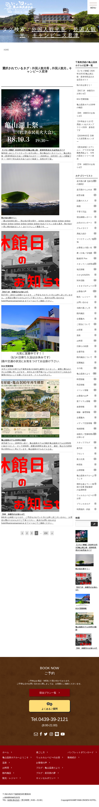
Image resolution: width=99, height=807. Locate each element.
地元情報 (86, 269)
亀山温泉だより (86, 374)
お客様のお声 (86, 396)
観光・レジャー (86, 297)
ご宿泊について (86, 324)
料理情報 (86, 379)
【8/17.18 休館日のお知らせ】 (86, 92)
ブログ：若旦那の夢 (46, 773)
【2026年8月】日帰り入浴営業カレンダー (85, 138)
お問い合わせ (86, 302)
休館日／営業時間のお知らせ (86, 435)
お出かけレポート (86, 223)
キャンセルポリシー (46, 778)
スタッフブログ (86, 442)
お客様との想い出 (86, 247)
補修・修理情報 (86, 412)
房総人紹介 (86, 233)
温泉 (86, 335)
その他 (86, 368)
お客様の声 (86, 291)
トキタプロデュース (86, 286)
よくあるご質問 (50, 708)
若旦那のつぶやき (86, 190)
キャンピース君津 (55, 35)
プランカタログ (86, 504)
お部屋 (86, 330)
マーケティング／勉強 (86, 240)
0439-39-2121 (53, 719)
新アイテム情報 (86, 401)
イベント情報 (86, 390)
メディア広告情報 (86, 423)
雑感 (86, 206)
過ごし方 (40, 752)
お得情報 (86, 470)
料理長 (86, 464)
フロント (86, 454)
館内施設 (86, 313)
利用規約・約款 (86, 509)
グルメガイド (86, 228)
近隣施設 (86, 362)
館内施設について (86, 357)
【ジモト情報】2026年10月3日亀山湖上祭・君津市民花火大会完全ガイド (86, 75)
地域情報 (86, 429)
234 (45, 533)
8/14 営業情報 (83, 99)
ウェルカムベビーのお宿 (86, 496)
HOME (6, 49)
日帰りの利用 (86, 346)
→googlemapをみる (11, 797)
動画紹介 (72, 757)
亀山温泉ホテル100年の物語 (86, 106)
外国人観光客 (49, 29)
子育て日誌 (86, 211)
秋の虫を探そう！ (84, 85)
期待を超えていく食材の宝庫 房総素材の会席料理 (86, 487)
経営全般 (86, 195)
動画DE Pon (86, 258)
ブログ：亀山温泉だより (48, 768)
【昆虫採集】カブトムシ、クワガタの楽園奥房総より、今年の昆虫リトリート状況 (85, 153)
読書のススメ (86, 201)
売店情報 (86, 385)
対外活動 (86, 280)
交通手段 (86, 352)
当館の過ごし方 (86, 308)
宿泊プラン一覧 (47, 692)
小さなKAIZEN (86, 275)
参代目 (86, 448)
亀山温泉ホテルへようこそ (86, 476)
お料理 (86, 341)
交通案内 (86, 319)
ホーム (5, 752)
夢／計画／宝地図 (86, 253)
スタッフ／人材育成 (86, 264)
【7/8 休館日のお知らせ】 (86, 165)
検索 (77, 518)
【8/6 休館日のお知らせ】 (86, 114)
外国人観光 (59, 68)
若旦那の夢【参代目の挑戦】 (86, 182)
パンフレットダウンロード (81, 752)
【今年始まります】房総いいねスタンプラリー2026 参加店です (86, 125)
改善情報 (86, 407)
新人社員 (86, 459)
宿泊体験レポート (86, 217)
